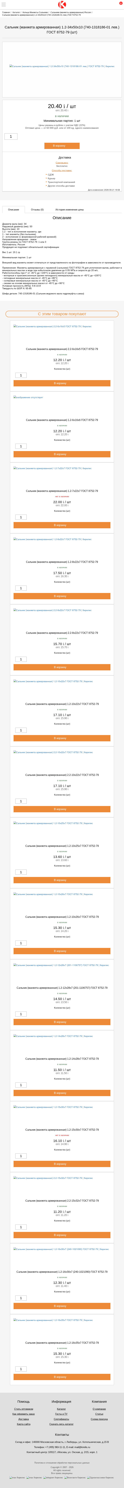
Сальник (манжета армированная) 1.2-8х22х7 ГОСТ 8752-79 (62, 562)
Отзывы (37, 209)
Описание (13, 209)
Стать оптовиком (23, 1409)
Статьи (99, 1414)
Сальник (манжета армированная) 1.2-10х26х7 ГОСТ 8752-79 (62, 917)
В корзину (59, 145)
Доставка (23, 1419)
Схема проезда (99, 1419)
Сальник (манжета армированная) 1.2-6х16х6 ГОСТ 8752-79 (62, 420)
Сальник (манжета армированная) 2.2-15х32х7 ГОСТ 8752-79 (62, 1200)
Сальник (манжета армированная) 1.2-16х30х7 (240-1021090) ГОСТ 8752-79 (62, 1271)
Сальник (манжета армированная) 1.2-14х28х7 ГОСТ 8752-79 (62, 1058)
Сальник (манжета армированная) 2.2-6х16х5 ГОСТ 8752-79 (62, 349)
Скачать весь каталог (61, 1424)
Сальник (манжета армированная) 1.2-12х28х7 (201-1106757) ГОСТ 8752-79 (62, 987)
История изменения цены (70, 209)
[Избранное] (112, 4)
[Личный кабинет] (105, 4)
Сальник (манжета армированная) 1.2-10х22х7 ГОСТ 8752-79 (62, 704)
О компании (99, 1409)
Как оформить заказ (23, 1414)
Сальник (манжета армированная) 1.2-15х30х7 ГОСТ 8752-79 (62, 1129)
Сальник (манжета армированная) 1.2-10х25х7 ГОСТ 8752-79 (62, 846)
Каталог (61, 1409)
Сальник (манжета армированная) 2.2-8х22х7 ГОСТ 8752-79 (62, 633)
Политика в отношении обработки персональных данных (62, 1463)
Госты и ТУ (61, 1414)
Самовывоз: (62, 162)
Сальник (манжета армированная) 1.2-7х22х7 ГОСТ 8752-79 (62, 491)
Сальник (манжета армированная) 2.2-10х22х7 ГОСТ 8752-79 (62, 775)
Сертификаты (61, 1419)
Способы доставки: (62, 170)
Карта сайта (23, 1424)
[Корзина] (119, 4)
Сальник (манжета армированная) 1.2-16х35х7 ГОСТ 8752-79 (62, 1342)
